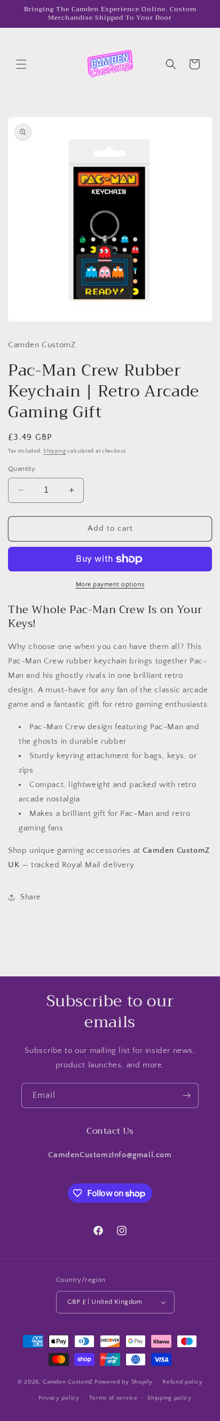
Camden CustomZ (68, 1381)
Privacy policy (59, 1398)
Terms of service (113, 1398)
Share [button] (30, 897)
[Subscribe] (186, 1095)
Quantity (21, 468)
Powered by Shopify (124, 1381)
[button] (21, 64)
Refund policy (182, 1382)
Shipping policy (169, 1398)
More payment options (110, 584)
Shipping (54, 451)
